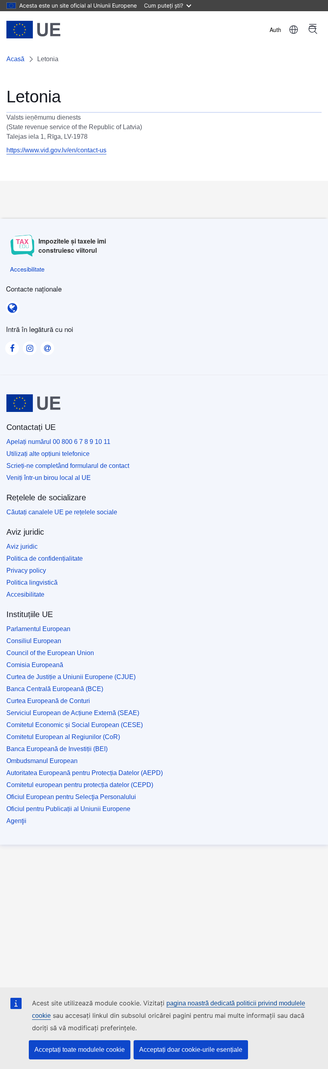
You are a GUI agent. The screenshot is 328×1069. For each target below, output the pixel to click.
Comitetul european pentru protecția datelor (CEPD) (79, 784)
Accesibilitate (25, 594)
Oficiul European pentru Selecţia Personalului (71, 796)
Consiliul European (33, 640)
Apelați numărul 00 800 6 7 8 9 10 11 (58, 441)
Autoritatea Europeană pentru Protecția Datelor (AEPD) (84, 772)
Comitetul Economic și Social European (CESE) (74, 724)
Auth (275, 30)
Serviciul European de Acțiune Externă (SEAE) (72, 712)
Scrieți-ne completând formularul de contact (67, 465)
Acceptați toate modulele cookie (79, 1049)
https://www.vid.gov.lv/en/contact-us (56, 150)
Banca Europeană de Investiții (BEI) (57, 748)
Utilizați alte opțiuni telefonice (48, 453)
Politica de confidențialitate (44, 558)
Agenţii (16, 820)
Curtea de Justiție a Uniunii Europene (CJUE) (71, 676)
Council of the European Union (50, 652)
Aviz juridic (22, 546)
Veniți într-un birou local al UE (48, 477)
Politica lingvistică (32, 582)
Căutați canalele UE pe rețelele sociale (61, 512)
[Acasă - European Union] (33, 29)
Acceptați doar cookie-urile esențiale (190, 1049)
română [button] (293, 29)
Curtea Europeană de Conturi (48, 700)
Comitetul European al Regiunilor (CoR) (63, 736)
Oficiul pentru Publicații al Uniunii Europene (68, 808)
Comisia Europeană (34, 664)
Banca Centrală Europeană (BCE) (54, 688)
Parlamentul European (38, 628)
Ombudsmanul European (42, 760)
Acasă (15, 59)
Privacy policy (26, 570)
